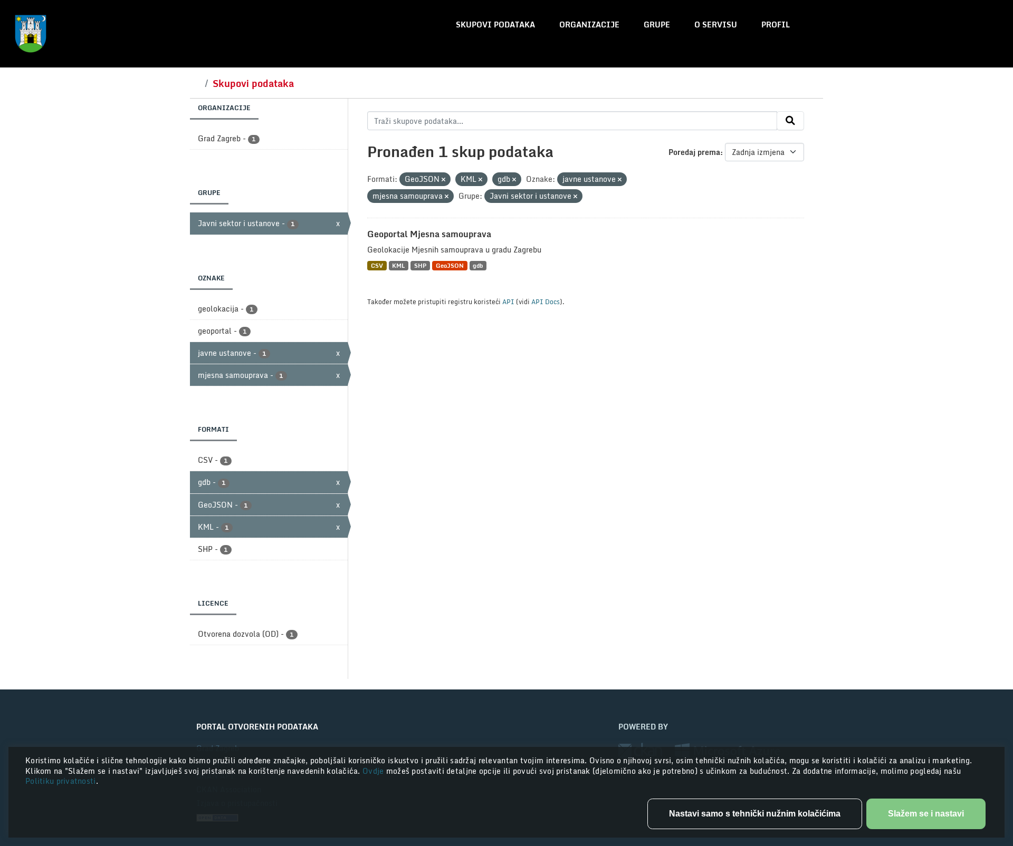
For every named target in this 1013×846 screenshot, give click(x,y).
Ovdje (374, 771)
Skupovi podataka (495, 24)
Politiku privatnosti (60, 781)
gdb (478, 265)
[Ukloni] (443, 179)
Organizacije (589, 24)
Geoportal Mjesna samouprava (429, 234)
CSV (377, 265)
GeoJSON (450, 265)
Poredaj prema (694, 152)
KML (398, 265)
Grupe (657, 24)
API (508, 301)
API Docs (545, 301)
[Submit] (790, 120)
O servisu (715, 24)
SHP (420, 265)
